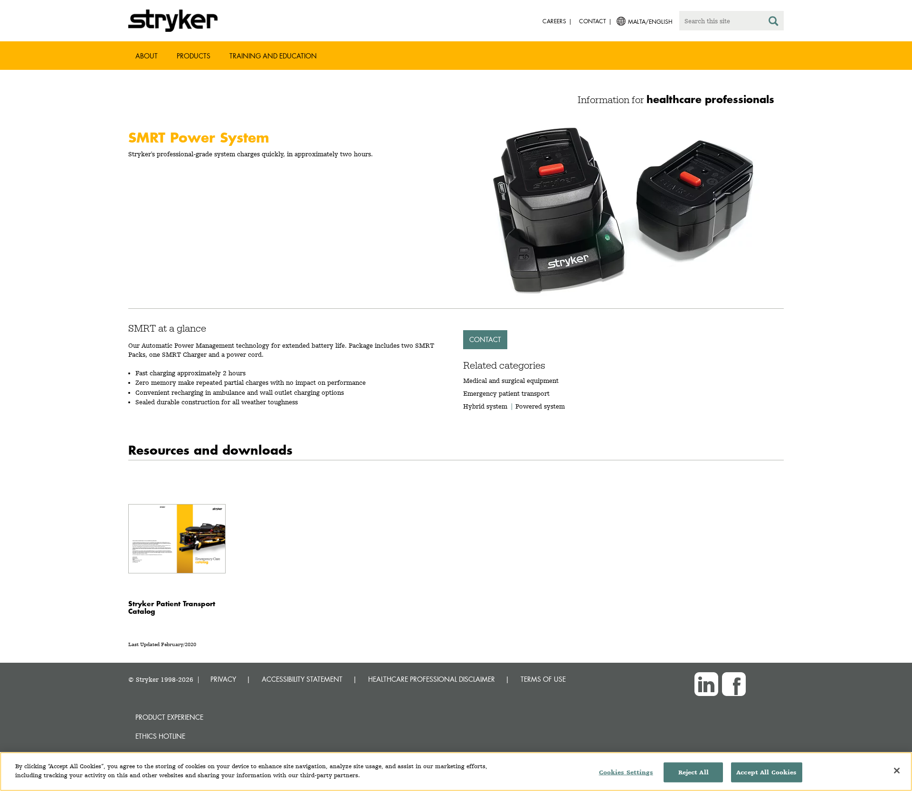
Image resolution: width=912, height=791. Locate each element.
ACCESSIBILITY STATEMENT (302, 679)
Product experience (169, 717)
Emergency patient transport (506, 393)
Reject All (693, 772)
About (146, 55)
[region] (456, 771)
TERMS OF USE (543, 679)
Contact (485, 339)
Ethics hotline (160, 736)
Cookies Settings (626, 772)
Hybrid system (485, 406)
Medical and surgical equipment (511, 380)
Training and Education (273, 55)
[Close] (896, 770)
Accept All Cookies (766, 772)
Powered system (540, 406)
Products (193, 55)
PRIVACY (223, 679)
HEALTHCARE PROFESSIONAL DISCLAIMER (431, 679)
